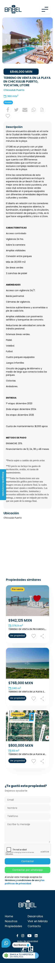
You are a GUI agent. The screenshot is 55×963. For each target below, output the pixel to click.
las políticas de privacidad (24, 882)
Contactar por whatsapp (27, 870)
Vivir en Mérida (38, 921)
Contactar (27, 861)
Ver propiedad (17, 635)
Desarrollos (35, 916)
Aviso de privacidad (27, 941)
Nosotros (11, 921)
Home (9, 916)
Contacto (34, 926)
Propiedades (13, 926)
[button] (6, 40)
